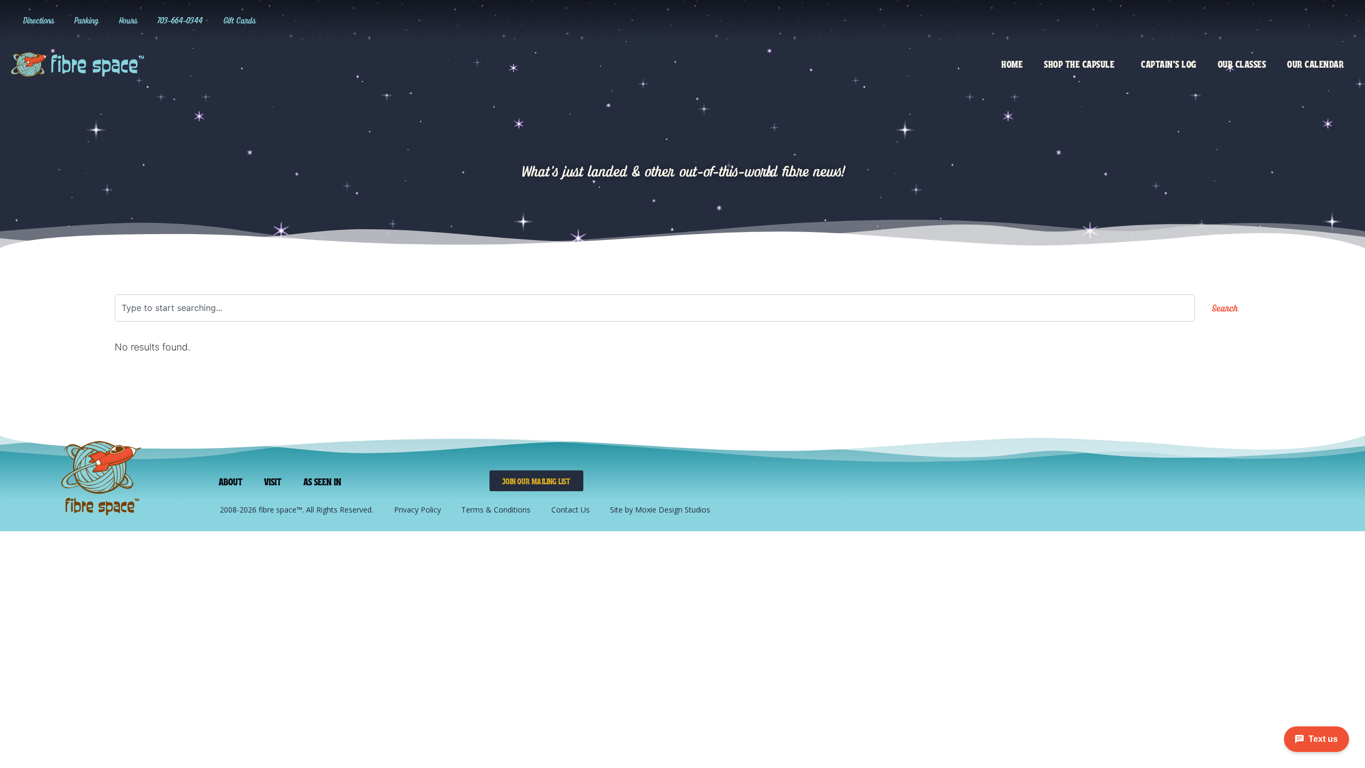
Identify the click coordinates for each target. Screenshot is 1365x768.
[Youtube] (1322, 20)
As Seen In (322, 481)
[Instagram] (1257, 20)
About (231, 481)
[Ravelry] (1235, 20)
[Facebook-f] (1301, 20)
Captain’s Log (1169, 63)
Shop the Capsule (1079, 63)
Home (1012, 63)
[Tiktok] (1279, 20)
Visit (273, 481)
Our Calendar (1315, 63)
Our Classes (1242, 63)
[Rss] (1344, 20)
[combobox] (655, 308)
